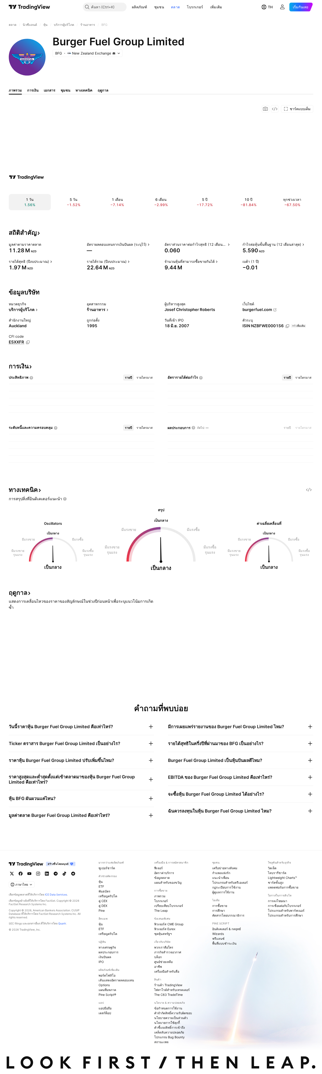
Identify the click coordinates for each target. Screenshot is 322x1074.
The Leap (161, 910)
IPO (101, 962)
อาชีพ (158, 966)
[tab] (128, 377)
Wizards (218, 934)
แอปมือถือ (105, 1008)
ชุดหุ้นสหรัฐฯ (163, 934)
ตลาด (175, 7)
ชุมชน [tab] (65, 90)
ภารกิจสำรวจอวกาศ (167, 952)
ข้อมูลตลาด (162, 878)
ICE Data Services (56, 894)
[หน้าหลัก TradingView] (29, 7)
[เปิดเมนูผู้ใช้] (282, 7)
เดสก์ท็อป (105, 1013)
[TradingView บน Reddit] (73, 874)
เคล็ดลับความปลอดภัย (169, 1032)
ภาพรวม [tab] (15, 90)
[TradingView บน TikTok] (64, 874)
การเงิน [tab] (33, 90)
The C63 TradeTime (168, 994)
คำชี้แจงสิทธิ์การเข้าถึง (169, 1027)
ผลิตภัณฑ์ (139, 7)
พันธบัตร (104, 891)
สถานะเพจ (161, 1042)
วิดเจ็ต (272, 868)
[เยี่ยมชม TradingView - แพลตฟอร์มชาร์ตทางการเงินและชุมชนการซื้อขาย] (26, 177)
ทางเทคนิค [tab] (84, 90)
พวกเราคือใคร (163, 947)
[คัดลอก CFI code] (28, 342)
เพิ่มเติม (216, 7)
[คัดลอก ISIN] (287, 326)
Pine (102, 910)
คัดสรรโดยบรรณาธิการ (228, 915)
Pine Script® (107, 994)
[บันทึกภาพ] (265, 109)
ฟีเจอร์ (158, 868)
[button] (150, 7)
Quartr (62, 923)
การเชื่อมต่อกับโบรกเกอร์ (284, 906)
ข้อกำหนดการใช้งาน (168, 1008)
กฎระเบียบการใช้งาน (226, 887)
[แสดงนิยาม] (44, 244)
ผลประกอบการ (109, 952)
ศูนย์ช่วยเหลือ (163, 962)
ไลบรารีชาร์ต (277, 873)
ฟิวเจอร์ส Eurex (164, 929)
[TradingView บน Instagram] (38, 874)
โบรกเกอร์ (195, 7)
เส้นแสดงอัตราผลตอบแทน (116, 980)
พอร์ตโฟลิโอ (107, 975)
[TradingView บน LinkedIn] (47, 874)
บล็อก (158, 957)
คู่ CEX (103, 901)
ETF (101, 886)
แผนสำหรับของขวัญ (168, 882)
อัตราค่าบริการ (164, 873)
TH (270, 7)
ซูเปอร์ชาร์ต (107, 868)
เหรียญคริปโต (108, 896)
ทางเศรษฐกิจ (107, 947)
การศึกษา (218, 910)
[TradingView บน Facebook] (21, 874)
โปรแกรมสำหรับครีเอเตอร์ (230, 882)
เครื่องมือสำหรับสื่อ (166, 971)
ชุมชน (159, 7)
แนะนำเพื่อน (220, 878)
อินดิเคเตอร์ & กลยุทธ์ (226, 929)
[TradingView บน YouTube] (29, 874)
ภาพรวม (159, 896)
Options (104, 985)
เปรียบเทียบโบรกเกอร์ (168, 906)
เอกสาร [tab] (49, 90)
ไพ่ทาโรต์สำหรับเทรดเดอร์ (172, 990)
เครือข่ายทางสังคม (224, 868)
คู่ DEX (103, 906)
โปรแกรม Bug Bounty (169, 1037)
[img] (114, 53)
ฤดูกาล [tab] (103, 90)
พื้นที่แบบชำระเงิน (224, 943)
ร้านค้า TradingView (168, 985)
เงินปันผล (105, 957)
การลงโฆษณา (277, 901)
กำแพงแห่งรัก (221, 873)
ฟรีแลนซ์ (218, 938)
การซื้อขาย (219, 906)
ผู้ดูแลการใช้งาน (223, 892)
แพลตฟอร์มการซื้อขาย (283, 887)
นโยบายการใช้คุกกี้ (167, 1023)
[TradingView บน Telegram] (56, 874)
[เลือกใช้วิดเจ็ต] (274, 109)
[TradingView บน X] (12, 874)
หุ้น (101, 881)
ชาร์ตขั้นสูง (275, 882)
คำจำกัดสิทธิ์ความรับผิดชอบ (173, 1013)
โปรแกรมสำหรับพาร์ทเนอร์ (286, 910)
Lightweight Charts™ (282, 878)
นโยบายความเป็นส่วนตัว (171, 1018)
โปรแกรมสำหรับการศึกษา (285, 915)
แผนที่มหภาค (107, 990)
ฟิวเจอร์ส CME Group (169, 924)
